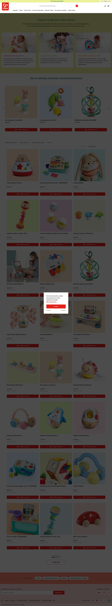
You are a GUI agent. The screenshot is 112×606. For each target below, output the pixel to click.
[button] (106, 1)
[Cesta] (108, 6)
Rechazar (48, 310)
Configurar (63, 310)
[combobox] (57, 5)
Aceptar (56, 306)
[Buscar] (77, 6)
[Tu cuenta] (105, 6)
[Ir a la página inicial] (5, 6)
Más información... (51, 302)
